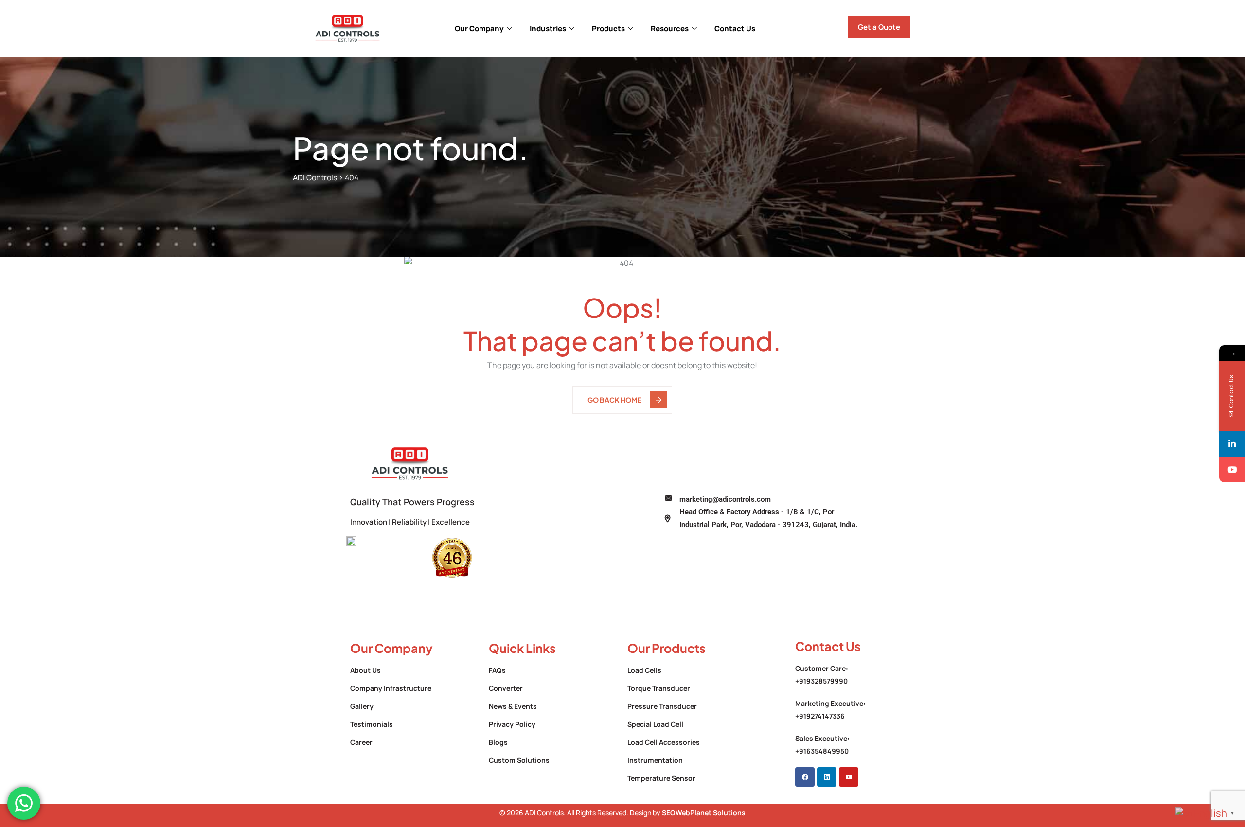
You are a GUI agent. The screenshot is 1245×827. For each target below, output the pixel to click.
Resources (670, 28)
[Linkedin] (826, 777)
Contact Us (734, 28)
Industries (548, 28)
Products (608, 28)
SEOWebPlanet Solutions (704, 812)
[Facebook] (805, 777)
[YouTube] (1232, 469)
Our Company (479, 28)
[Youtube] (848, 777)
